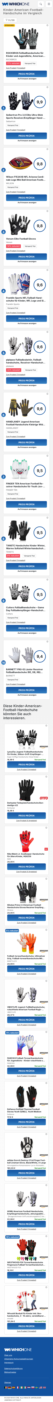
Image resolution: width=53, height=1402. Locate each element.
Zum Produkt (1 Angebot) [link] (15, 68)
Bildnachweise (10, 1372)
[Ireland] (21, 1388)
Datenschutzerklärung (13, 1369)
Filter (11, 20)
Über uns (8, 1355)
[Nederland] (28, 1388)
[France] (17, 1388)
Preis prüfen (26, 74)
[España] (13, 1388)
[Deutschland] (9, 1388)
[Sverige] (36, 1388)
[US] (40, 1388)
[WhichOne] (14, 4)
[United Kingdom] (44, 1388)
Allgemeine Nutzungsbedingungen (18, 1359)
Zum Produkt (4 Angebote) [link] (26, 821)
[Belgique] (5, 1388)
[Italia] (25, 1388)
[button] (47, 25)
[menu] (49, 4)
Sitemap (7, 1382)
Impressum (8, 1363)
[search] (41, 4)
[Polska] (32, 1388)
